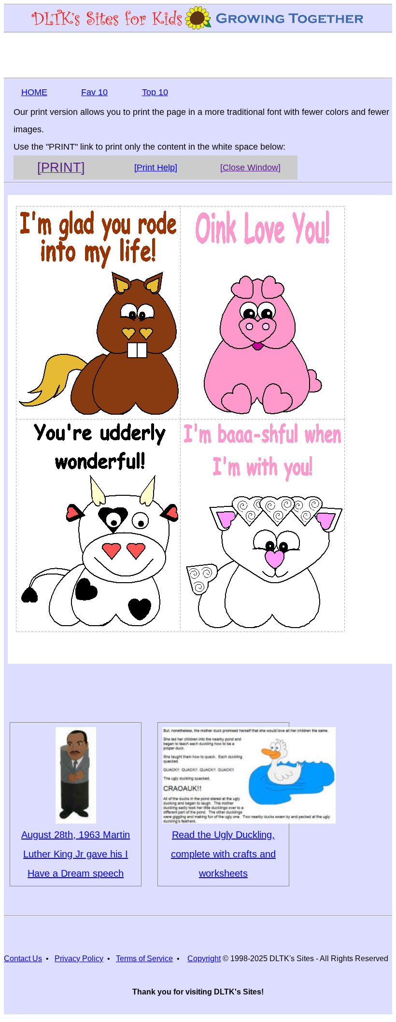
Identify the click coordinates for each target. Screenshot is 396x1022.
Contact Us (23, 958)
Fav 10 (94, 92)
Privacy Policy (79, 958)
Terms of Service (144, 958)
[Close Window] (250, 167)
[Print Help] (155, 167)
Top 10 (155, 92)
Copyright (204, 958)
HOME (34, 92)
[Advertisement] (198, 54)
